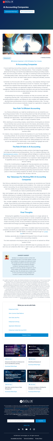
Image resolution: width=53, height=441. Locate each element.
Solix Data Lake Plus (14, 317)
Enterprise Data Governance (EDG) (22, 408)
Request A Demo (26, 335)
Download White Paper (12, 11)
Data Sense (14, 411)
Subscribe (40, 420)
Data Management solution (10, 154)
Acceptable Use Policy (16, 438)
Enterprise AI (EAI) (13, 309)
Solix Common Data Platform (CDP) (37, 406)
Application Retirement (14, 326)
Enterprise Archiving (14, 321)
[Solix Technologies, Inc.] (12, 2)
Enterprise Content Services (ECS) (17, 330)
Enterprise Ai (7, 58)
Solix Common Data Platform (16, 313)
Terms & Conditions (28, 438)
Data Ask (20, 411)
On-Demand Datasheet (28, 11)
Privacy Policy (38, 438)
